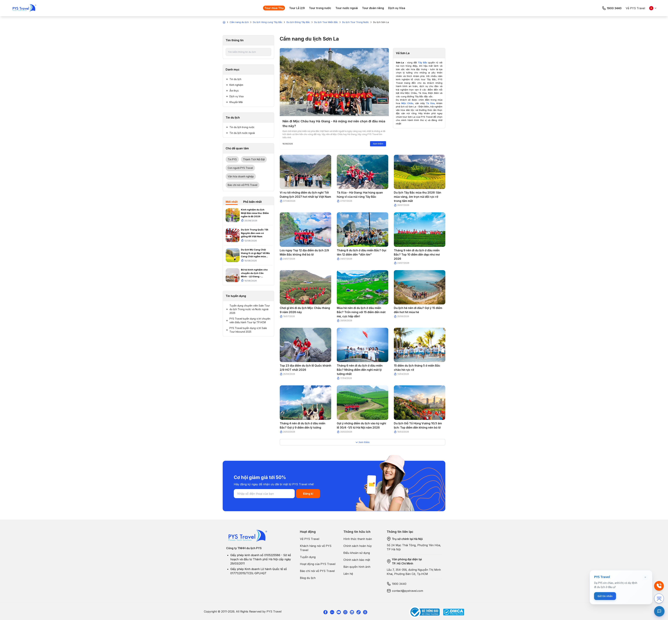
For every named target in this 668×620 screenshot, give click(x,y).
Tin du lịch (235, 79)
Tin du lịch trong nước (242, 127)
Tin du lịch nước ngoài (242, 132)
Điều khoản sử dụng (356, 553)
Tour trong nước (320, 8)
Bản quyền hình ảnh (356, 566)
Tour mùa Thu (274, 8)
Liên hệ (348, 573)
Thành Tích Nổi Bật (254, 159)
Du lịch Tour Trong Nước (355, 22)
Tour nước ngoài (346, 8)
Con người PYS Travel (240, 167)
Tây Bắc (422, 62)
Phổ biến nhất (252, 201)
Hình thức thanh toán (357, 539)
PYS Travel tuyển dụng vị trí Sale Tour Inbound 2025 (248, 330)
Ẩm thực (234, 90)
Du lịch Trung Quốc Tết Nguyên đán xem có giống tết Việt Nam (254, 233)
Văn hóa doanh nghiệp (241, 176)
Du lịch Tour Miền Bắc (326, 22)
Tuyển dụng (308, 557)
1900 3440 (614, 8)
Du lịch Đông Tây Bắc (298, 22)
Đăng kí (308, 493)
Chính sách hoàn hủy (357, 546)
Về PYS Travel (635, 8)
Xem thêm (378, 143)
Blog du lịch (308, 578)
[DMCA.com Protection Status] (453, 612)
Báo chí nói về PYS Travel (242, 184)
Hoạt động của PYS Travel (317, 564)
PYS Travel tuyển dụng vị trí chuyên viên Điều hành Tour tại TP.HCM (249, 320)
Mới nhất (232, 201)
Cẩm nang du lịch (239, 22)
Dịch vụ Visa (396, 8)
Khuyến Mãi (236, 102)
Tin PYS (232, 159)
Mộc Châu (407, 103)
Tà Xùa (430, 103)
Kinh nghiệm (236, 84)
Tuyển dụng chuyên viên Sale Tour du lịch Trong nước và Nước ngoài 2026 (249, 309)
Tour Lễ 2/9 (297, 8)
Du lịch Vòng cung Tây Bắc (267, 22)
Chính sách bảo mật (356, 560)
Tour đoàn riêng (373, 8)
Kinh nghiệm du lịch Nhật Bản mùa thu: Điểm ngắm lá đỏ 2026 (255, 213)
